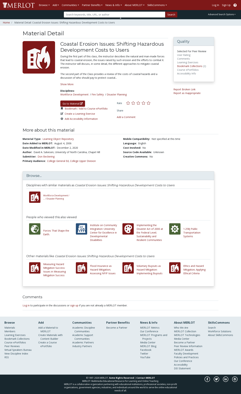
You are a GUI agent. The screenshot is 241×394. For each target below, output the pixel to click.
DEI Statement (182, 368)
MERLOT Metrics (149, 327)
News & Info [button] (112, 5)
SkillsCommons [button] (156, 5)
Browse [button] (43, 5)
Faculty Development (186, 353)
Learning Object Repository (58, 139)
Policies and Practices (186, 357)
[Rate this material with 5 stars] (149, 103)
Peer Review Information (188, 346)
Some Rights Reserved (121, 377)
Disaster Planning (117, 94)
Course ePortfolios (15, 342)
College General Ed (58, 161)
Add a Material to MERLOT (48, 329)
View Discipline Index (16, 353)
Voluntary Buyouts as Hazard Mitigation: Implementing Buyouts (149, 269)
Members (9, 331)
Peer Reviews (12, 346)
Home (6, 22)
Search (171, 14)
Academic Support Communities (82, 336)
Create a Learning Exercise (80, 113)
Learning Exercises (15, 335)
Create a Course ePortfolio (47, 344)
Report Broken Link (184, 89)
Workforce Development (74, 94)
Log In (215, 5)
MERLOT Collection (185, 331)
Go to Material (71, 103)
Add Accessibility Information (81, 118)
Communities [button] (69, 5)
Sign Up (226, 5)
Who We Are (181, 327)
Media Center (147, 342)
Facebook (145, 349)
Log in (26, 305)
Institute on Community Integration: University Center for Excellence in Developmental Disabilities (103, 232)
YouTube (145, 357)
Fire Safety (98, 94)
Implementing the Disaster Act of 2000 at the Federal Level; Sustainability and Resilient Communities (150, 232)
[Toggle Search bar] (120, 18)
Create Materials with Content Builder (50, 336)
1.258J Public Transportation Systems (191, 232)
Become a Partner (116, 327)
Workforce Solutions (219, 331)
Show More (67, 84)
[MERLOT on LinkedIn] (226, 381)
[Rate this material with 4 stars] (144, 103)
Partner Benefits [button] (91, 5)
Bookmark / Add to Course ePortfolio (86, 108)
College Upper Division (83, 161)
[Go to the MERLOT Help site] (235, 5)
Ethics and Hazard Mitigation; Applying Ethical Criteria (194, 269)
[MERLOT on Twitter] (217, 381)
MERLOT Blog (148, 346)
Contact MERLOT (145, 377)
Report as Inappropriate (187, 93)
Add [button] (55, 5)
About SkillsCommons (220, 335)
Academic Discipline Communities (83, 329)
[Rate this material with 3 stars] (139, 103)
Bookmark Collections (189, 66)
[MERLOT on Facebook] (207, 381)
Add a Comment (126, 117)
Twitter (144, 353)
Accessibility (181, 364)
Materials (9, 327)
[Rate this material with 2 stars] (134, 103)
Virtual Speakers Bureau (18, 349)
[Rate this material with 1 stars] (128, 103)
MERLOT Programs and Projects (153, 336)
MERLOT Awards (183, 349)
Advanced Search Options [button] (221, 14)
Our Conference (149, 331)
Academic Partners (83, 342)
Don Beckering (46, 156)
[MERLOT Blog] (234, 381)
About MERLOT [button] (134, 5)
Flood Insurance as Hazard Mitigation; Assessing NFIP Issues (103, 269)
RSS (6, 357)
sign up (74, 305)
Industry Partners (82, 346)
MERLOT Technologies (187, 335)
